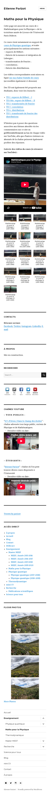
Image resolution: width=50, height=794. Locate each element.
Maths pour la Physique (19, 568)
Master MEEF (14, 552)
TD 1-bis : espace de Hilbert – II (20, 100)
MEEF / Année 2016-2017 (22, 559)
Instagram (26, 326)
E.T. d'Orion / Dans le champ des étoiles (23, 421)
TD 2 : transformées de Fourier (20, 104)
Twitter (17, 326)
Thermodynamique (17, 581)
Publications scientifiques (20, 591)
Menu (42, 8)
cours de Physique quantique (17, 45)
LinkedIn (36, 326)
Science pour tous (14, 594)
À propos (10, 533)
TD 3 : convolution (14, 107)
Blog (8, 539)
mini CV (10, 585)
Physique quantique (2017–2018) (25, 575)
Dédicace (10, 546)
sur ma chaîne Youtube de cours (24, 78)
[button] (10, 223)
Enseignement (13, 549)
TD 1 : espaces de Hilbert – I (19, 97)
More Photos (10, 701)
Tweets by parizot (12, 514)
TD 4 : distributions (15, 110)
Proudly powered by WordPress (30, 790)
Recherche (11, 588)
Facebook (8, 326)
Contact (9, 542)
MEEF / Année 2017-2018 (22, 562)
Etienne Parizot (15, 8)
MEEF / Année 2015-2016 (22, 555)
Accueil (9, 536)
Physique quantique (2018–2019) (25, 578)
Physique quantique (17, 572)
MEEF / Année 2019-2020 (22, 565)
